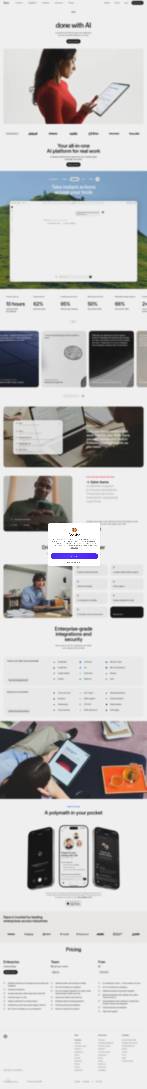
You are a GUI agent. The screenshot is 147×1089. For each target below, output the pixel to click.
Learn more (74, 548)
